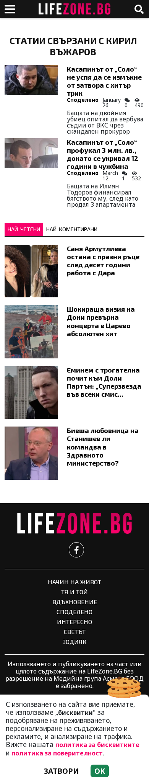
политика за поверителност (57, 753)
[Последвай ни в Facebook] (76, 549)
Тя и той (74, 591)
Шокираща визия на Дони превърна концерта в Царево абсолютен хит (101, 321)
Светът (75, 631)
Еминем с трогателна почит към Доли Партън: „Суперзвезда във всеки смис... (104, 382)
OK (99, 771)
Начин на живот (74, 581)
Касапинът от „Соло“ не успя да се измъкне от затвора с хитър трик (104, 81)
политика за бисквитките (97, 744)
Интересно (74, 621)
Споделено (83, 99)
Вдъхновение (74, 601)
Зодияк (74, 641)
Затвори (61, 771)
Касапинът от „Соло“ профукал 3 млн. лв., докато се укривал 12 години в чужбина (102, 154)
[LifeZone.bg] (74, 524)
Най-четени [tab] (24, 229)
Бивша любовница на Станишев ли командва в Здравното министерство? (103, 446)
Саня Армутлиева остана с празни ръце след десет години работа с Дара (103, 260)
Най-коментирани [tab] (71, 229)
